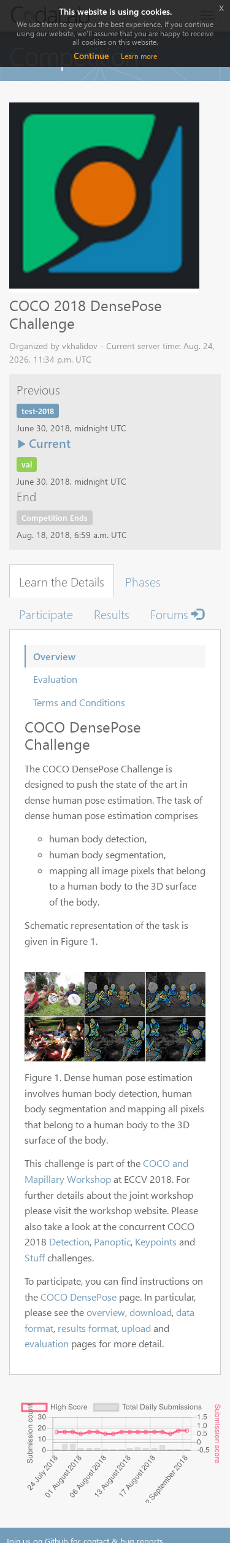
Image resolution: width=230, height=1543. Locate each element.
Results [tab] (111, 613)
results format (87, 1328)
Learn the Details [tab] (61, 581)
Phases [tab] (143, 581)
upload (136, 1328)
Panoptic (112, 1241)
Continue (91, 55)
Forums (170, 613)
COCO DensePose (78, 1296)
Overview (54, 656)
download (150, 1312)
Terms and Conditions (79, 702)
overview (105, 1312)
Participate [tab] (46, 613)
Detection (69, 1241)
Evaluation (55, 678)
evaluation (47, 1343)
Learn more (139, 56)
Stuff (35, 1257)
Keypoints (156, 1241)
